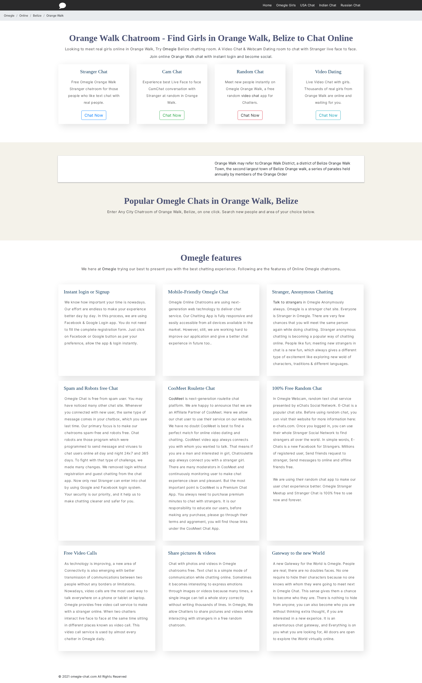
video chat (250, 95)
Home (267, 5)
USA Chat (307, 5)
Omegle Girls (286, 5)
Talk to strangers (288, 302)
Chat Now (93, 115)
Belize (37, 15)
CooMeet (177, 398)
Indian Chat (327, 5)
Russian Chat (350, 5)
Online (23, 15)
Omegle (9, 15)
